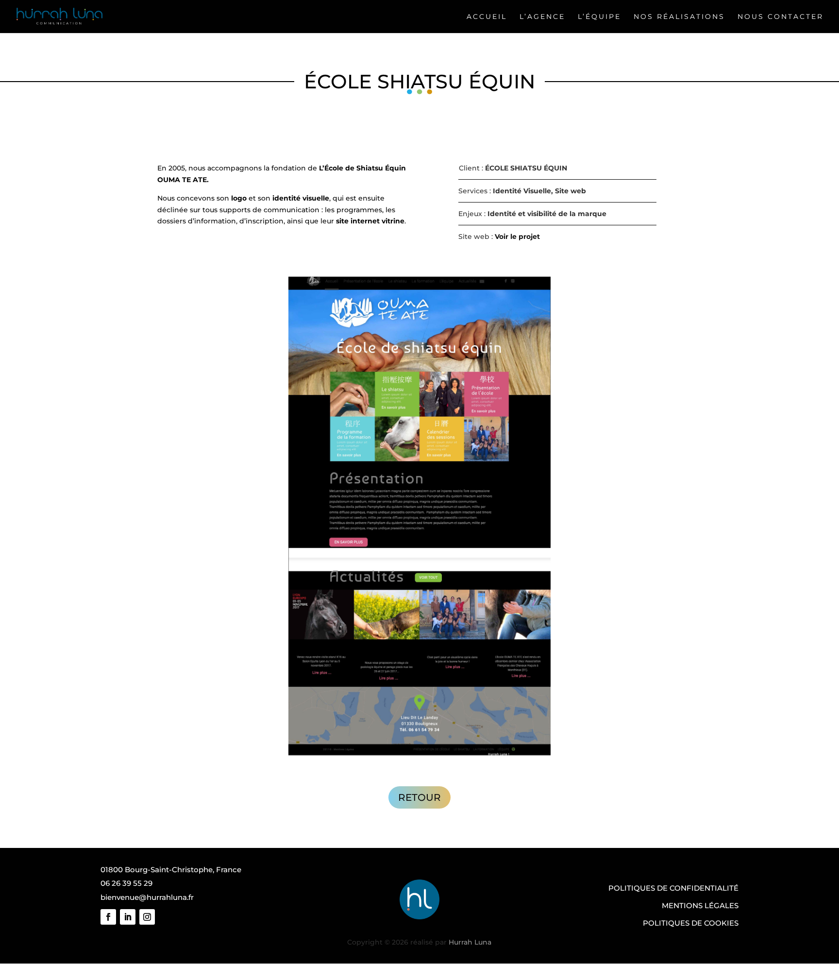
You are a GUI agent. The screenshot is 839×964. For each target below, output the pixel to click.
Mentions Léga (693, 905)
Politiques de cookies (690, 923)
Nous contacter (780, 16)
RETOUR (419, 797)
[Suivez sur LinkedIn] (127, 917)
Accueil (487, 16)
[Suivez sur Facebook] (108, 917)
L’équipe (599, 16)
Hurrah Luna (470, 942)
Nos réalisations (679, 16)
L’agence (542, 16)
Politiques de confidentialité (673, 888)
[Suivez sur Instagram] (147, 917)
